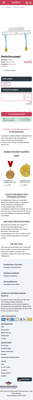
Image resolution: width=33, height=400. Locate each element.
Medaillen (8, 7)
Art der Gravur (5, 367)
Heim (2, 7)
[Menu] (4, 2)
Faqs (2, 364)
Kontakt (3, 376)
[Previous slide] (1, 174)
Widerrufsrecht (6, 333)
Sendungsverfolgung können (10, 357)
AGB (2, 327)
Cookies (3, 339)
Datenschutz (5, 336)
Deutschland (25, 379)
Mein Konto (4, 345)
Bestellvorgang (6, 348)
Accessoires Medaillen (19, 7)
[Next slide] (31, 174)
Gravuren (4, 370)
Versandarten (5, 330)
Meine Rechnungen (7, 351)
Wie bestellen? (6, 373)
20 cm (5, 84)
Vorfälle (3, 354)
